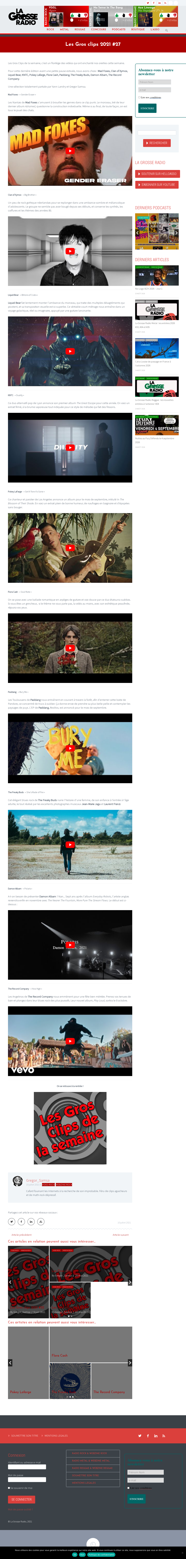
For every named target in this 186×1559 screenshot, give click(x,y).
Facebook (21, 1221)
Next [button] (130, 1282)
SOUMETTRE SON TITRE (24, 1435)
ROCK (50, 29)
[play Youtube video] (70, 151)
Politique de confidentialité (101, 1554)
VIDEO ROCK (48, 1184)
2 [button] (72, 1316)
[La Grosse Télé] (170, 3)
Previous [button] (10, 1282)
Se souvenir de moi (21, 1488)
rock (46, 16)
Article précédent (22, 1234)
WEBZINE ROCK (64, 1184)
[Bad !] (85, 15)
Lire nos (141, 1488)
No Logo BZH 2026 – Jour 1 (148, 288)
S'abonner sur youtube (158, 184)
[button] (166, 30)
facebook (154, 3)
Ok (75, 1554)
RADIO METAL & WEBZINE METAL (91, 1461)
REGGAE (80, 29)
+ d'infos (83, 20)
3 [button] (73, 1397)
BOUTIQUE (138, 29)
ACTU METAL (140, 302)
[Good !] (72, 15)
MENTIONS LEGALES (56, 1435)
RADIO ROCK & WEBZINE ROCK (89, 1453)
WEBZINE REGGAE (157, 267)
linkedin (159, 3)
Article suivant (121, 1234)
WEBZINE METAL (151, 302)
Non (82, 1554)
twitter (148, 3)
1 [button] (69, 1316)
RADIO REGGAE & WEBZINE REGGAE (92, 1468)
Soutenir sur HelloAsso (159, 174)
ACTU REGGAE (140, 378)
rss (165, 3)
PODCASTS (118, 29)
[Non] (182, 1552)
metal (91, 16)
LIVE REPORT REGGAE (142, 267)
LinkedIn (31, 1221)
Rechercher (158, 143)
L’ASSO (155, 29)
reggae (135, 16)
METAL (64, 29)
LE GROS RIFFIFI (143, 218)
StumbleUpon (40, 1221)
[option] (73, 1282)
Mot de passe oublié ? (20, 1509)
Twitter (11, 1221)
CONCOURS (98, 29)
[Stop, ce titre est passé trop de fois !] (79, 15)
